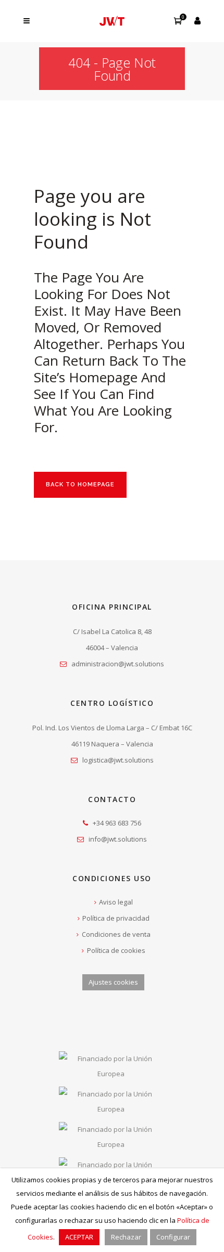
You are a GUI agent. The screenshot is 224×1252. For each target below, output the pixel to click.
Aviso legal (116, 902)
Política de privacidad (116, 918)
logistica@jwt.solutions (118, 760)
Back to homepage (80, 484)
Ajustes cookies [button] (113, 982)
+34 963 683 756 (117, 823)
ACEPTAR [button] (79, 1237)
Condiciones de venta (116, 934)
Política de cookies (116, 950)
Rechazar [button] (126, 1237)
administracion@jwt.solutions (117, 663)
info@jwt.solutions (118, 839)
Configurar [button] (173, 1237)
